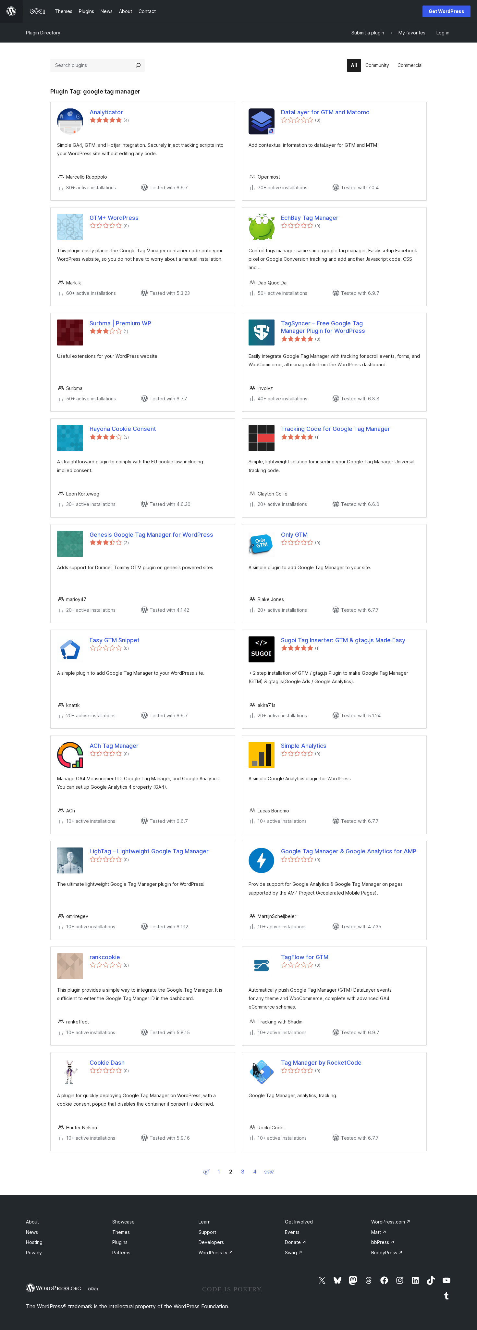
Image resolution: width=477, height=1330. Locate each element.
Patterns (121, 1252)
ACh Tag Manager (114, 745)
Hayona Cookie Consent (123, 428)
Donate (295, 1242)
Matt (378, 1232)
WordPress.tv (216, 1252)
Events (292, 1232)
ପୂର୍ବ (206, 1171)
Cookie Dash (107, 1062)
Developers (211, 1242)
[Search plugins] (138, 65)
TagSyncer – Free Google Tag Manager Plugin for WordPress (323, 327)
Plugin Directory (43, 32)
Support (207, 1232)
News (32, 1232)
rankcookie (105, 957)
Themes (121, 1232)
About (32, 1221)
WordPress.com (390, 1221)
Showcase (123, 1221)
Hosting (34, 1242)
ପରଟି (269, 1171)
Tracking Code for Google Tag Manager (335, 428)
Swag (293, 1252)
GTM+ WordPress (114, 217)
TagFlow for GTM (304, 957)
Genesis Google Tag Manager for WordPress (151, 534)
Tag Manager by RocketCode (321, 1062)
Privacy (34, 1252)
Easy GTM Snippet (115, 640)
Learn (205, 1221)
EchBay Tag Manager (309, 217)
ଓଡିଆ (93, 1288)
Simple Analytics (303, 745)
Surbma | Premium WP (120, 323)
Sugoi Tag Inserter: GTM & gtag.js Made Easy (343, 640)
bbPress (383, 1242)
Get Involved (299, 1221)
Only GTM (294, 534)
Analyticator (106, 112)
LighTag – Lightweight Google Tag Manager (149, 851)
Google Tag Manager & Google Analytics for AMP (348, 851)
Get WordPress (446, 11)
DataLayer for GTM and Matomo (325, 112)
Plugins (120, 1242)
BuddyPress (387, 1252)
